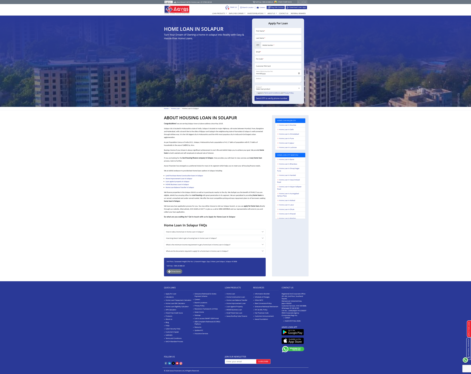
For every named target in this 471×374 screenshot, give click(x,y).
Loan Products (218, 13)
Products (169, 316)
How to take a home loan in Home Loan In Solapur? (185, 232)
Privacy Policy (289, 93)
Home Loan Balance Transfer (236, 300)
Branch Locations (201, 302)
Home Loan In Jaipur (286, 143)
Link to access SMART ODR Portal (207, 318)
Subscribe (263, 361)
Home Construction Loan (235, 297)
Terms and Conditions (272, 93)
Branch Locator (248, 7)
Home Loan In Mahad (287, 200)
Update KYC (199, 330)
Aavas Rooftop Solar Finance (236, 316)
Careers (262, 7)
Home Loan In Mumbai (287, 125)
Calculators (170, 297)
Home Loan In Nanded (287, 175)
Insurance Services (201, 333)
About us (169, 319)
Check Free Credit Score (174, 313)
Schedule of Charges (262, 297)
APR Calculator (171, 310)
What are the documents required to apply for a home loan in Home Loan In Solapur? (197, 251)
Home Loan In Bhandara (288, 164)
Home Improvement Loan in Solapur (179, 179)
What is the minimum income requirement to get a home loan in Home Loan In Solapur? (198, 245)
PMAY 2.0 (233, 7)
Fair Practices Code (261, 313)
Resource (198, 327)
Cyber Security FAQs (173, 329)
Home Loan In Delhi (286, 129)
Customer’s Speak (172, 332)
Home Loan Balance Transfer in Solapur (180, 187)
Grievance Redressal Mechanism (266, 306)
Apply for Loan (171, 294)
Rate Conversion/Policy (263, 303)
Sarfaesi (169, 335)
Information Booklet (262, 294)
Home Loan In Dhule (286, 209)
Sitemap (198, 315)
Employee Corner (236, 13)
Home (166, 108)
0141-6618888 (301, 306)
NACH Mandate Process (174, 341)
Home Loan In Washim (287, 218)
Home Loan (175, 108)
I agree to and (275, 93)
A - (299, 2)
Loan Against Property (234, 306)
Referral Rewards (298, 13)
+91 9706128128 (206, 2)
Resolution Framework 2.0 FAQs (206, 309)
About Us (271, 13)
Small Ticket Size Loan (234, 313)
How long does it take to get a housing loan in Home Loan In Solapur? (191, 238)
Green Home (199, 312)
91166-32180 (294, 308)
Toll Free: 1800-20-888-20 (264, 2)
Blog (167, 322)
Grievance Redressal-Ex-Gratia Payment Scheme (205, 295)
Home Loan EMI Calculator (175, 303)
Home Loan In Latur (286, 205)
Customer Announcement (264, 316)
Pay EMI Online (277, 7)
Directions (176, 271)
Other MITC (259, 300)
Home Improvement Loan (236, 303)
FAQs (167, 325)
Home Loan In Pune (286, 138)
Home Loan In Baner (286, 159)
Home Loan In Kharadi (287, 214)
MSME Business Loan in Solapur (177, 185)
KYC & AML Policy (261, 310)
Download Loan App (297, 7)
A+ (305, 2)
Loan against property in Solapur (177, 182)
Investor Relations (255, 13)
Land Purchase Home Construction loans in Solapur (184, 176)
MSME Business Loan (234, 310)
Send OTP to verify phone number (272, 98)
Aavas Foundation (261, 319)
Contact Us (283, 13)
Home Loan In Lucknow (288, 147)
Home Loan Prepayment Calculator (178, 300)
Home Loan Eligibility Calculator (177, 306)
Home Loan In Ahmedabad (289, 134)
